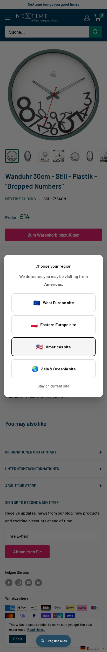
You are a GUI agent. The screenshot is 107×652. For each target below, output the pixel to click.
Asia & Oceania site (53, 368)
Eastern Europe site (53, 324)
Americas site (53, 346)
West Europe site (53, 302)
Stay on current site (53, 386)
